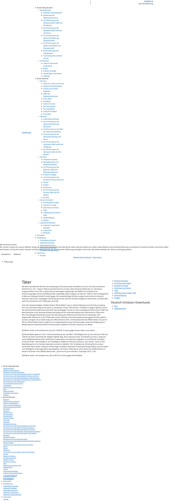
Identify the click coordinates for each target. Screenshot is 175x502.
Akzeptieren (6, 254)
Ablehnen (17, 254)
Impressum (97, 257)
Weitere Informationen (82, 257)
